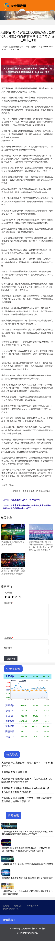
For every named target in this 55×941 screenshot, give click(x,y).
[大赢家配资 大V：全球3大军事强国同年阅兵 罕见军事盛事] (7, 858)
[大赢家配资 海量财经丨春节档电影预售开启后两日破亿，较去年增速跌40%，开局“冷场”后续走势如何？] (41, 531)
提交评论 (11, 658)
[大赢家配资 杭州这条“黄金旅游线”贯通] (13, 531)
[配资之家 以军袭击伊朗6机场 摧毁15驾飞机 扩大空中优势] (5, 872)
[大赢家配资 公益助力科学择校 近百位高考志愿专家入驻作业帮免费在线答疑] (7, 885)
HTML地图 (40, 928)
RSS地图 (31, 928)
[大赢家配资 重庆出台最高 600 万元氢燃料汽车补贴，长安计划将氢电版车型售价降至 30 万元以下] (9, 825)
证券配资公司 (32, 905)
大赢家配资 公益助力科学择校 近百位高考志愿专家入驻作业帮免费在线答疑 (27, 892)
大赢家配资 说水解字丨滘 (14, 772)
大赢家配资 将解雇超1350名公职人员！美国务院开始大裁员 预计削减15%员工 (27, 507)
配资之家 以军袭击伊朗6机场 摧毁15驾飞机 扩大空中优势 (27, 877)
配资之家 (18, 905)
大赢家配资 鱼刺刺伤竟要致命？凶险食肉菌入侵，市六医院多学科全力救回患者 (26, 790)
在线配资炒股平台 (11, 908)
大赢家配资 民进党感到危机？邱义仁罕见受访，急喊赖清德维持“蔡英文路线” (26, 780)
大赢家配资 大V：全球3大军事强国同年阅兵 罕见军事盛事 (27, 864)
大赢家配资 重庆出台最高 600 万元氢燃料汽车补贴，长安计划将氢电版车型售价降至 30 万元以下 (27, 833)
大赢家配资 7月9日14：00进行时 (25, 499)
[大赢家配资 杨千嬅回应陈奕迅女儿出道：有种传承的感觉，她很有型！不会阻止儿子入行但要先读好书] (6, 842)
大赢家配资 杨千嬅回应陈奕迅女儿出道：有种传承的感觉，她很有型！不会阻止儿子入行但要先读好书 (26, 849)
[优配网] (15, 5)
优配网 (6, 905)
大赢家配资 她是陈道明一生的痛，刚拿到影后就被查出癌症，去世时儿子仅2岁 (26, 799)
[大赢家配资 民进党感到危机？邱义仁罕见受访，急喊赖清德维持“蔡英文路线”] (13, 559)
